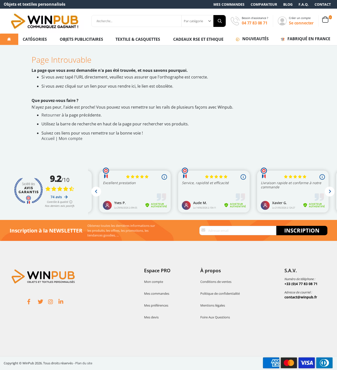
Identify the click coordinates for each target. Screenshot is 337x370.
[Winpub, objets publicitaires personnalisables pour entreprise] (44, 21)
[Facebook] (32, 302)
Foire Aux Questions (215, 317)
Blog (288, 4)
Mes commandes (228, 4)
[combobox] (158, 21)
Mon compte (70, 138)
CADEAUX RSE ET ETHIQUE (198, 39)
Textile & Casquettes (137, 39)
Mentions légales (212, 305)
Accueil (48, 138)
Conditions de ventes (215, 281)
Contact (323, 4)
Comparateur (264, 4)
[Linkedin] (63, 302)
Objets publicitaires (81, 39)
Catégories (35, 39)
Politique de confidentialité (220, 293)
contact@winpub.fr (300, 297)
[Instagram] (53, 302)
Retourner (51, 115)
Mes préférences (156, 305)
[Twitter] (43, 302)
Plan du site (83, 363)
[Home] (9, 39)
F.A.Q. (304, 4)
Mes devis (151, 317)
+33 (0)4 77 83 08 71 (301, 283)
